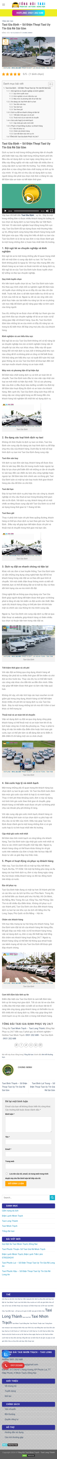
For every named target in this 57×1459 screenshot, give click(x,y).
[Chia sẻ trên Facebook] (21, 1045)
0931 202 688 (32, 1035)
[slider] (26, 211)
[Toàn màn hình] (51, 211)
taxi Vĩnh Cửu (29, 1328)
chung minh (27, 33)
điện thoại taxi (29, 1341)
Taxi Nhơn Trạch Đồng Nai (20, 1323)
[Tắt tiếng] (47, 211)
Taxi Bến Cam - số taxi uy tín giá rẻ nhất (18, 1311)
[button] (28, 198)
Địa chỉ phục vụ (19, 129)
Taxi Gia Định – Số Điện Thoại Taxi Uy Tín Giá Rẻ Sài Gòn (28, 88)
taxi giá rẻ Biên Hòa (38, 1311)
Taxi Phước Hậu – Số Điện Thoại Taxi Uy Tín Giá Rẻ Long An (26, 1273)
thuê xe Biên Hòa (48, 1331)
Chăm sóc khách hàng (22, 131)
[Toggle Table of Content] (49, 84)
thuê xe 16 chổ (37, 1331)
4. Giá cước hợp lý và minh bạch (21, 120)
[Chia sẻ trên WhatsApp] (16, 1045)
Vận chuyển (10, 1409)
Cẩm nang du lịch (10, 1210)
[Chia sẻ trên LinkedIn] (40, 1045)
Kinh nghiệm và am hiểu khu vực (25, 96)
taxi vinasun (6, 1328)
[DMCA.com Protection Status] (10, 1444)
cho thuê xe (18, 1299)
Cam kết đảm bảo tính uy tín (24, 134)
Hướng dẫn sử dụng (14, 1432)
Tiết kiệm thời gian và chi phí (24, 115)
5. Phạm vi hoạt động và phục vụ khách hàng (26, 126)
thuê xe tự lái (40, 1334)
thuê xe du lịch (7, 1334)
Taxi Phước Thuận (36, 1323)
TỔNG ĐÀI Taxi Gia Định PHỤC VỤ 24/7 (24, 137)
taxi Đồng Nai (38, 1328)
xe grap (48, 1338)
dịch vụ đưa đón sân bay (43, 1299)
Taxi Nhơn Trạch (18, 1028)
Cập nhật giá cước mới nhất (23, 123)
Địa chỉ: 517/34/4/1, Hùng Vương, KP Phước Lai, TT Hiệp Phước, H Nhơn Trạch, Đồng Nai (26, 1371)
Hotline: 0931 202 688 (12, 1359)
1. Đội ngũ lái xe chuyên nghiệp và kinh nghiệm (26, 91)
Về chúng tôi (10, 1386)
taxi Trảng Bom (47, 1323)
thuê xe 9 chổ (27, 1331)
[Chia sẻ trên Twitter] (26, 1045)
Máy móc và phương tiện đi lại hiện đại (27, 99)
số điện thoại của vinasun (20, 1306)
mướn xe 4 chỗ (35, 1302)
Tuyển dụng (10, 1391)
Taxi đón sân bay (20, 104)
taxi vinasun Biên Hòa (17, 1328)
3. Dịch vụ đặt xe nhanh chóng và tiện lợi (24, 112)
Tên (7, 1137)
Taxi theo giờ (18, 109)
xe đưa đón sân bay (17, 1341)
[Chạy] (5, 211)
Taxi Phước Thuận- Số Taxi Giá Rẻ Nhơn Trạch (23, 1249)
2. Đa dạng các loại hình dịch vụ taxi (22, 102)
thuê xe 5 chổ (9, 1331)
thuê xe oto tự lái (17, 1334)
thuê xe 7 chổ (18, 1331)
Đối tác (8, 1396)
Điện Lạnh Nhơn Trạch (12, 1216)
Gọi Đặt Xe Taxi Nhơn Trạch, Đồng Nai (20, 1244)
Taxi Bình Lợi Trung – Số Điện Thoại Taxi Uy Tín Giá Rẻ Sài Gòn (42, 1086)
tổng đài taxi (26, 1338)
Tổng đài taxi (7, 21)
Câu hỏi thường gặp (14, 1437)
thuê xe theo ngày (29, 1334)
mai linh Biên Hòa (24, 1302)
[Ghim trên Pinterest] (36, 1045)
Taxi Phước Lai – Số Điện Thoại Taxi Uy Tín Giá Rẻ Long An (28, 1264)
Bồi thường (10, 1414)
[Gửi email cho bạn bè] (31, 1045)
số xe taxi (8, 1306)
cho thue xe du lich (8, 1299)
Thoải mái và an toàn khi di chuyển (26, 118)
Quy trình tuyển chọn (21, 94)
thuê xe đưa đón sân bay (13, 1338)
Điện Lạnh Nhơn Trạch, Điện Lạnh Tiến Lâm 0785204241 (22, 1256)
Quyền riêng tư (11, 1419)
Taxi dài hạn (18, 107)
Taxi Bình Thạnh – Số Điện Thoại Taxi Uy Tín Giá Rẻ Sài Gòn (14, 1086)
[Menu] (3, 4)
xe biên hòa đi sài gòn (38, 1338)
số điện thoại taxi (34, 1306)
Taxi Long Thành (37, 1028)
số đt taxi (44, 1306)
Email (8, 1149)
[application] (28, 198)
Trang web (9, 1161)
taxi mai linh (27, 1317)
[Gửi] (52, 1197)
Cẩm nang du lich (28, 1299)
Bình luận (9, 1114)
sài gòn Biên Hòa (46, 1302)
